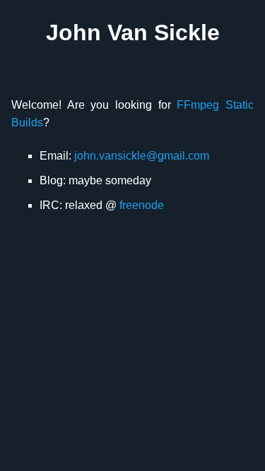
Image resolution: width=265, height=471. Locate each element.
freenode (141, 205)
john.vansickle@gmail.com (141, 156)
